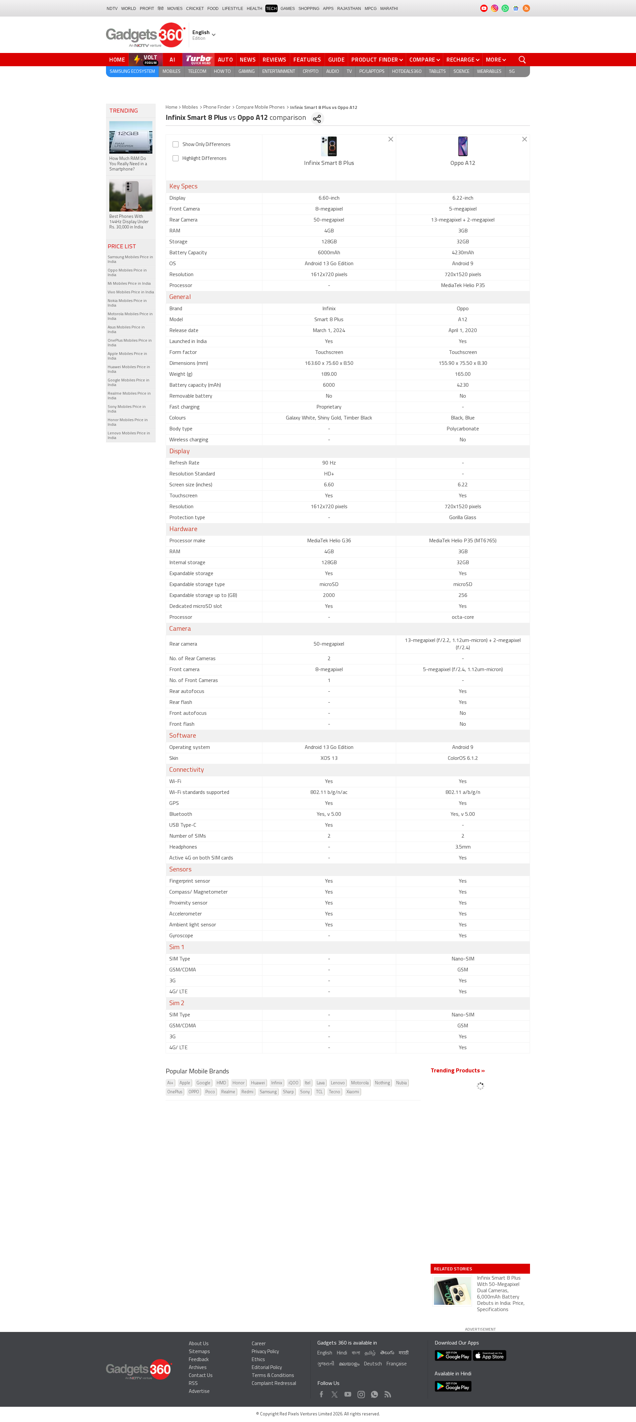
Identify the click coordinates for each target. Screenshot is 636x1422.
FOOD (213, 8)
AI (173, 59)
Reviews (275, 59)
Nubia (401, 1083)
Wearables (489, 71)
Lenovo (338, 1083)
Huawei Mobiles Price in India (129, 369)
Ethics (258, 1359)
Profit (147, 8)
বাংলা (356, 1353)
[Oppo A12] (462, 146)
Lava (321, 1083)
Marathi (389, 8)
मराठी (403, 1353)
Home (117, 59)
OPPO (193, 1092)
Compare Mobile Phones (260, 107)
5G (512, 71)
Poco (210, 1092)
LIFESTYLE (232, 8)
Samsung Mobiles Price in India (130, 259)
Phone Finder (217, 107)
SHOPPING (308, 8)
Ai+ (170, 1083)
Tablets (437, 71)
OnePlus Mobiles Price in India (130, 343)
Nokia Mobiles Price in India (127, 303)
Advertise (199, 1391)
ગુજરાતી (325, 1364)
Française (397, 1364)
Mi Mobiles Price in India (129, 284)
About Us (199, 1344)
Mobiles (172, 71)
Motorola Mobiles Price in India (130, 316)
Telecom (197, 71)
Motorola (360, 1083)
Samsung (268, 1092)
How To (222, 71)
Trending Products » (458, 1071)
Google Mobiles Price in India (128, 382)
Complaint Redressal (274, 1383)
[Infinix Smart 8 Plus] (329, 146)
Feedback (199, 1359)
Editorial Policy (267, 1367)
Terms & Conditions (273, 1375)
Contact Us (201, 1375)
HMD (221, 1083)
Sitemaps (199, 1351)
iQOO (293, 1083)
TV (349, 71)
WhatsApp (374, 1393)
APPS (328, 8)
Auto (225, 59)
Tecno (334, 1092)
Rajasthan (349, 8)
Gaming (246, 71)
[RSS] (526, 8)
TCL (319, 1092)
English (324, 1353)
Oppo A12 (462, 164)
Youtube (348, 1393)
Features (307, 59)
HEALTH (254, 8)
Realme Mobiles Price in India (129, 396)
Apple (185, 1083)
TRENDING (123, 111)
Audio (332, 71)
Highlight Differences (205, 158)
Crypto (311, 71)
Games (288, 8)
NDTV (112, 8)
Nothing (382, 1083)
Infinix (276, 1083)
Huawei (258, 1083)
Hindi (342, 1353)
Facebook (321, 1393)
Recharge (461, 59)
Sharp (288, 1092)
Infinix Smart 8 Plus (329, 164)
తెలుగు (387, 1352)
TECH (271, 8)
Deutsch (373, 1364)
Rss (387, 1393)
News (248, 59)
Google (203, 1083)
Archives (198, 1367)
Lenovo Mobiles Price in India (129, 435)
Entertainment (278, 71)
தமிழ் (370, 1353)
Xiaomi (352, 1092)
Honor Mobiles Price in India (128, 422)
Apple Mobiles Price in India (127, 356)
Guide (336, 59)
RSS (193, 1383)
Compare (422, 59)
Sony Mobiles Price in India (127, 409)
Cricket (195, 8)
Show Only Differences (207, 144)
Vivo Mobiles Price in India (131, 292)
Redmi (247, 1092)
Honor (239, 1083)
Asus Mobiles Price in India (126, 329)
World (128, 8)
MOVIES (175, 8)
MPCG (371, 8)
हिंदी (161, 8)
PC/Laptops (372, 71)
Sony (305, 1092)
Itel (307, 1083)
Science (461, 71)
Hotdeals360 (406, 71)
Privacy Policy (265, 1351)
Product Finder (374, 59)
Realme (228, 1092)
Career (259, 1344)
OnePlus (174, 1092)
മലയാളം (349, 1364)
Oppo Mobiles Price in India (127, 273)
